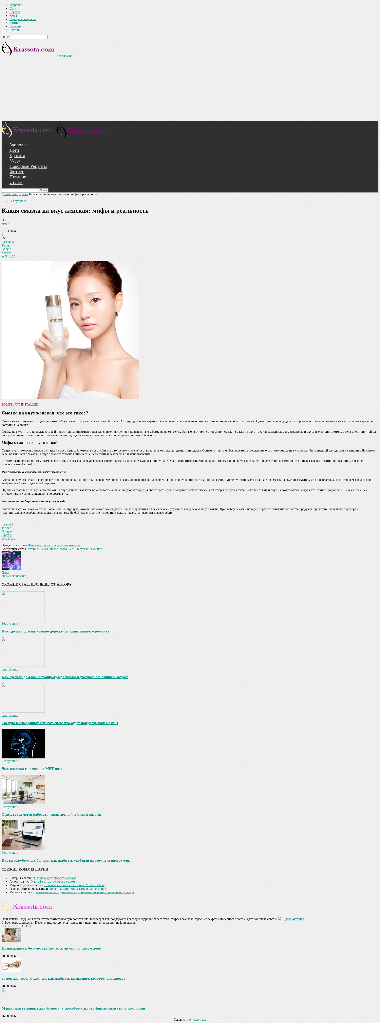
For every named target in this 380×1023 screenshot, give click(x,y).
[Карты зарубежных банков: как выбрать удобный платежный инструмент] (23, 849)
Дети (13, 8)
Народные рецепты (23, 19)
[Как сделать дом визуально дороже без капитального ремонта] (23, 620)
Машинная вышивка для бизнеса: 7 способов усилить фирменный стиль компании (73, 1008)
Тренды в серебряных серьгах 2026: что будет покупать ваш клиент (60, 723)
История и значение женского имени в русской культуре (65, 549)
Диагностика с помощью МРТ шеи (32, 769)
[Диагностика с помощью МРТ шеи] (23, 757)
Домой (6, 194)
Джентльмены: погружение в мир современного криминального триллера (83, 892)
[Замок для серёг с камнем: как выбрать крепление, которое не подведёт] (11, 970)
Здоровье (16, 5)
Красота (15, 12)
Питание (15, 26)
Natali (5, 224)
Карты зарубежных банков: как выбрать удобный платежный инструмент (66, 860)
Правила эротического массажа (55, 878)
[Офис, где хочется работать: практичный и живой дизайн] (23, 803)
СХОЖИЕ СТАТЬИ (17, 584)
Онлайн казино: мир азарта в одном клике (77, 888)
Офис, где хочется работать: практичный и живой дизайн (51, 814)
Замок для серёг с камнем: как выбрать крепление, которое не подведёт (63, 978)
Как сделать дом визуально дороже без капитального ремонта (55, 631)
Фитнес (15, 22)
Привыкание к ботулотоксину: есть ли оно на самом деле (51, 948)
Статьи (14, 29)
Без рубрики (19, 194)
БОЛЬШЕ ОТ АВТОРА (52, 584)
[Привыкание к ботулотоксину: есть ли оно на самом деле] (11, 940)
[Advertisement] (190, 91)
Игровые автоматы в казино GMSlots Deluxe (74, 885)
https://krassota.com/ (14, 575)
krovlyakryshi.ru (196, 1019)
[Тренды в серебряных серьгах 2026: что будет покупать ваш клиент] (23, 711)
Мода (13, 15)
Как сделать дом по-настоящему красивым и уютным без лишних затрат (65, 677)
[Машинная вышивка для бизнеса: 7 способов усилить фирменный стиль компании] (11, 1000)
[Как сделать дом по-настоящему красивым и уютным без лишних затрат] (23, 665)
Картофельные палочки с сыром (53, 881)
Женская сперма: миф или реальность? (54, 545)
